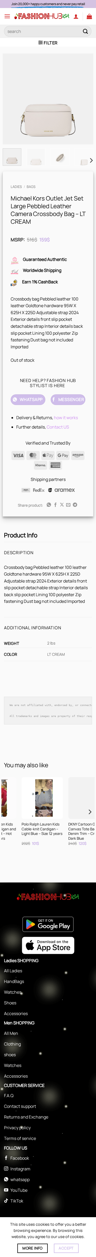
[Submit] (85, 31)
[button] (7, 16)
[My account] (76, 16)
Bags (31, 186)
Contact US (58, 427)
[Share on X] (62, 505)
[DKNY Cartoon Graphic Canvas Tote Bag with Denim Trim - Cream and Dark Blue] (29, 798)
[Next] (85, 99)
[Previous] (11, 99)
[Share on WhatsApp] (49, 505)
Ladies (16, 186)
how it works (66, 418)
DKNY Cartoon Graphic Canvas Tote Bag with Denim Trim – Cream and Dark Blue (28, 831)
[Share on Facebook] (55, 505)
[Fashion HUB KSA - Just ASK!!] (41, 16)
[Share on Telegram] (75, 505)
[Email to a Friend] (68, 505)
